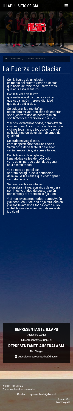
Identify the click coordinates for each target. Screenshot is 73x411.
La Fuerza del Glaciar (35, 58)
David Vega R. (63, 402)
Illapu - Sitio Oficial (21, 6)
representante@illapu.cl (42, 394)
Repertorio (16, 58)
